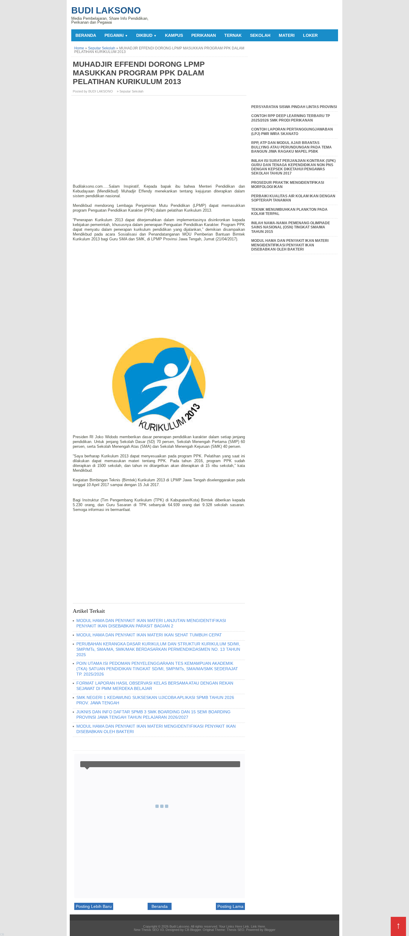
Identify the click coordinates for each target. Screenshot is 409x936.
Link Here (258, 926)
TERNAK (233, 35)
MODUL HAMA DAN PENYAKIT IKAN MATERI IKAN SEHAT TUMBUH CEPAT (149, 634)
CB (2, 934)
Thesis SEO (235, 930)
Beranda (85, 35)
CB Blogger (193, 930)
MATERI (287, 35)
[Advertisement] (159, 142)
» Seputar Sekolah (130, 91)
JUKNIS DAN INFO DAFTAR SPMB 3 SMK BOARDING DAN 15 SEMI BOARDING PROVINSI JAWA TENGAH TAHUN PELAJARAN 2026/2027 (153, 714)
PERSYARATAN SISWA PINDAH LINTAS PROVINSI (294, 107)
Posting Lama (230, 906)
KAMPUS (174, 35)
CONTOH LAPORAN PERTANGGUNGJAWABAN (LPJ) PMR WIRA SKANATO (292, 131)
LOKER (310, 35)
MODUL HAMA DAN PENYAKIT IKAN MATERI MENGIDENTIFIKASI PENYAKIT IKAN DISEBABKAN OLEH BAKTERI (289, 245)
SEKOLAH (260, 35)
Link (246, 926)
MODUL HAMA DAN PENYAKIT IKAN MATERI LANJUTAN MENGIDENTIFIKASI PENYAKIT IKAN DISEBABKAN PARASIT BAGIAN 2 (151, 623)
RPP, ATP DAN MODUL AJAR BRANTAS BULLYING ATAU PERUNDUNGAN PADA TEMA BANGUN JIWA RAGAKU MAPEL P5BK (291, 147)
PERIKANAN (203, 35)
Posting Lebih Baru (94, 906)
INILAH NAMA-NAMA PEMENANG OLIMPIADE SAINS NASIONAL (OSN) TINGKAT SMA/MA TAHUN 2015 (290, 227)
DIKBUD (146, 35)
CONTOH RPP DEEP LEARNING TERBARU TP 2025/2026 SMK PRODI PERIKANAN (290, 118)
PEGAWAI (116, 35)
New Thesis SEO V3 (149, 930)
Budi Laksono (106, 10)
